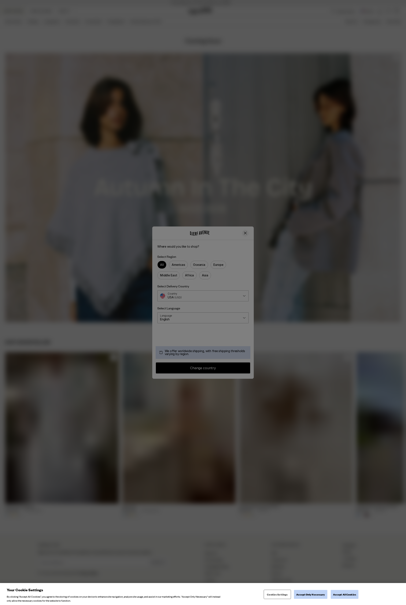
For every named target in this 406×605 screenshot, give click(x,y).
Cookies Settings (277, 594)
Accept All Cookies (344, 594)
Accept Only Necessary (310, 594)
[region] (203, 594)
